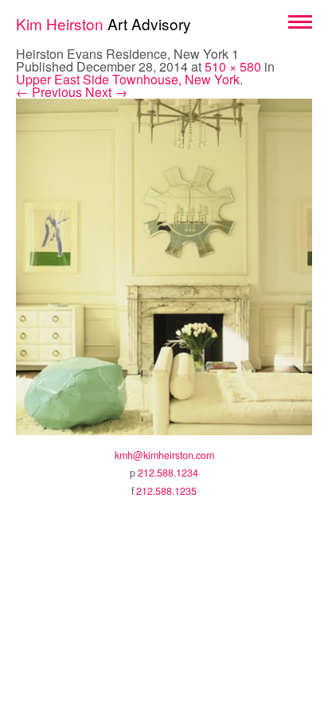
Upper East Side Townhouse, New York (128, 79)
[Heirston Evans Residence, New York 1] (164, 265)
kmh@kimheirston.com (164, 455)
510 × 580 (233, 66)
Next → (106, 92)
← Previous (49, 92)
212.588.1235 (166, 491)
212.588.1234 (168, 472)
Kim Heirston (103, 23)
